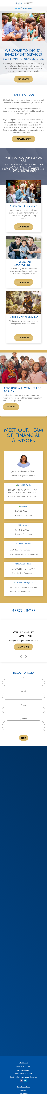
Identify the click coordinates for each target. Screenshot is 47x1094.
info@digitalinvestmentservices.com (23, 1077)
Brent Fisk (21, 511)
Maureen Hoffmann (23, 569)
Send (23, 738)
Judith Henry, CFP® (23, 471)
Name (23, 677)
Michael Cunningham (23, 587)
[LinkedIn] (25, 1080)
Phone (23, 705)
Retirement (23, 1090)
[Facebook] (21, 1080)
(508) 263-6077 (26, 1066)
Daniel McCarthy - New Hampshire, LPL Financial (23, 491)
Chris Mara (22, 530)
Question (23, 719)
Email (23, 691)
